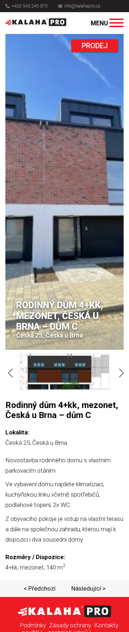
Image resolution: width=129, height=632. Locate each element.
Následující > (88, 588)
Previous (9, 371)
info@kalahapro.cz (82, 6)
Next (120, 371)
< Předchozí (40, 588)
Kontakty (106, 625)
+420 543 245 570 (29, 6)
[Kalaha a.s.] (35, 22)
